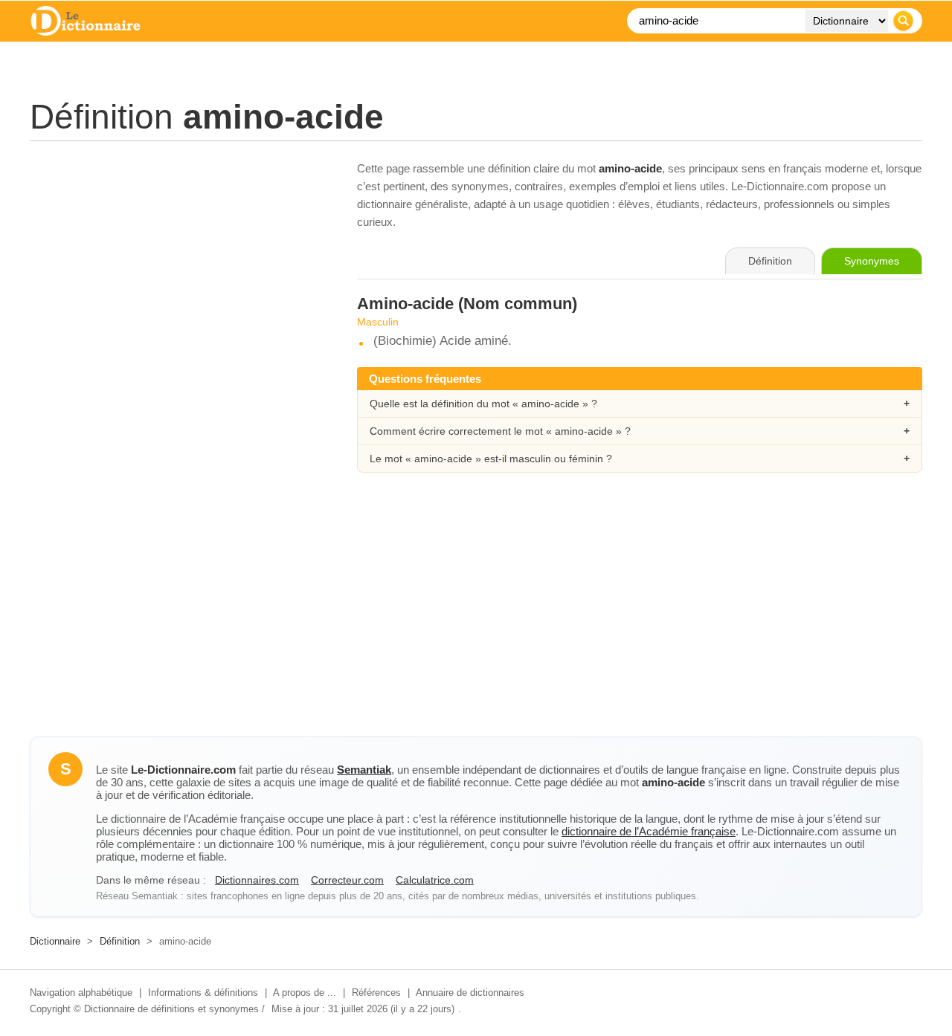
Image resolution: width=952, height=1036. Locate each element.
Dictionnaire (55, 941)
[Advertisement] (178, 264)
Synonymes (871, 261)
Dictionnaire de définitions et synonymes (171, 1008)
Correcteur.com (347, 880)
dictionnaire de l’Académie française (649, 831)
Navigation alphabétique (81, 992)
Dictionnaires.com (257, 880)
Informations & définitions (203, 992)
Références (376, 992)
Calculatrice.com (435, 880)
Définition (120, 941)
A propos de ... (304, 992)
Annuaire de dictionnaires (470, 992)
